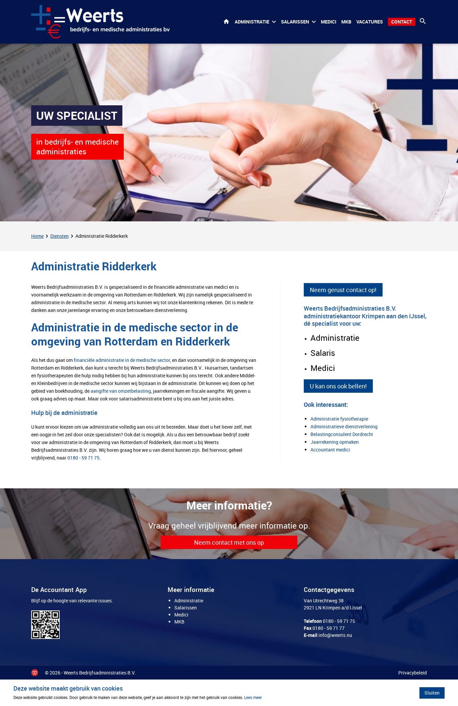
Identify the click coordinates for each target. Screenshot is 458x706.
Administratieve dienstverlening (344, 426)
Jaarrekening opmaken (334, 442)
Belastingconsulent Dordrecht (341, 434)
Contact (401, 21)
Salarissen (295, 21)
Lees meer (253, 697)
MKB (346, 21)
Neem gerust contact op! (343, 290)
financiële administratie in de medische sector (122, 360)
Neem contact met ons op (229, 542)
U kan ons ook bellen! (338, 386)
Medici (328, 21)
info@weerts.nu (335, 635)
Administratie (252, 21)
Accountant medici (330, 449)
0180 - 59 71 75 (83, 457)
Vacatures (369, 21)
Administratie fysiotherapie (339, 419)
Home (226, 22)
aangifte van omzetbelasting (121, 391)
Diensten (59, 236)
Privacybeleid (412, 672)
